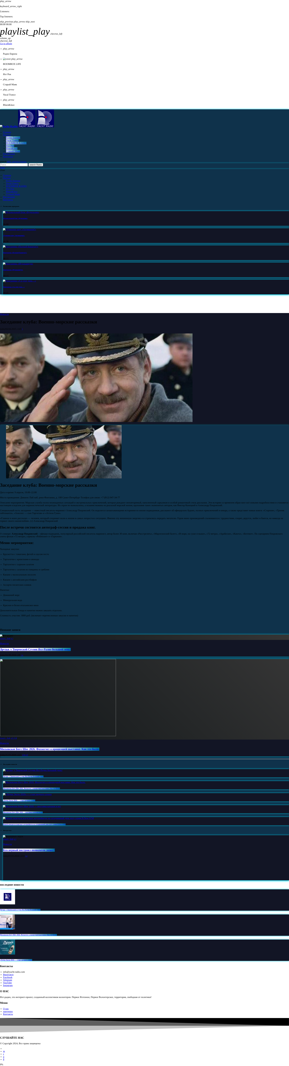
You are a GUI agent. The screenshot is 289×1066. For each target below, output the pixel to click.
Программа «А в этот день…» (14, 287)
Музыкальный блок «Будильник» (15, 218)
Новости (4, 314)
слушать (16, 161)
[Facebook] (3, 1059)
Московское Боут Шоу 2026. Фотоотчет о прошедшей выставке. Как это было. (49, 749)
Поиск (36, 165)
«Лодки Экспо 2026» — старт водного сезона (19, 800)
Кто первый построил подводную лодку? (29, 850)
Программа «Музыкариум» (13, 270)
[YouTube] (4, 1051)
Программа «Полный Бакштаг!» (15, 253)
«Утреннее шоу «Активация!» (14, 236)
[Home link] (27, 126)
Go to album (6, 43)
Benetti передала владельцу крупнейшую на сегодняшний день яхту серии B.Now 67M (34, 824)
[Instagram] (3, 1056)
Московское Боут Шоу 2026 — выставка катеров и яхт (23, 812)
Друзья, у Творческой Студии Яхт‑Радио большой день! (35, 649)
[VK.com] (3, 1054)
